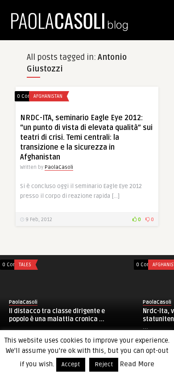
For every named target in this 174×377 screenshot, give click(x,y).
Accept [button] (71, 364)
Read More (137, 364)
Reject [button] (104, 364)
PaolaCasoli (59, 167)
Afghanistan (47, 96)
